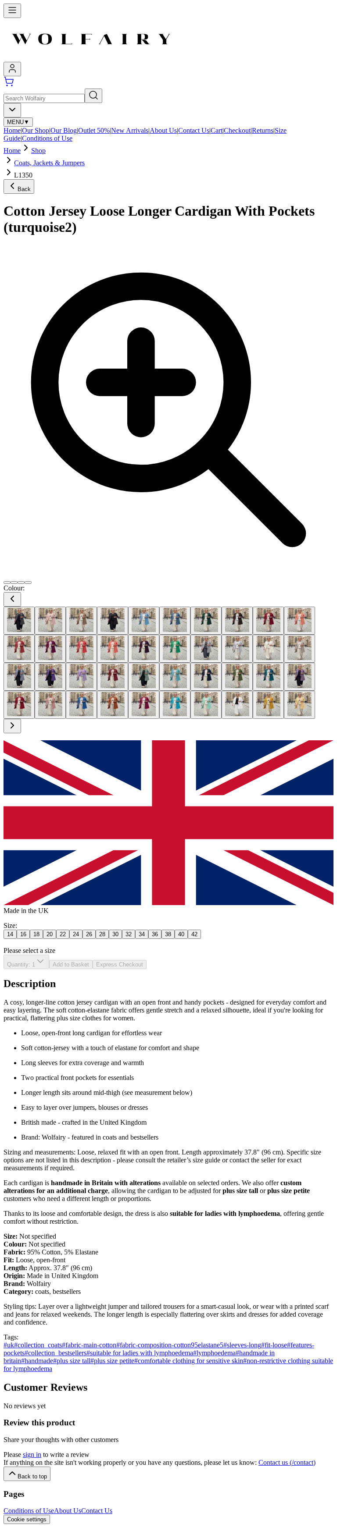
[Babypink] (50, 621)
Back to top (32, 1476)
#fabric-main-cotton (89, 1345)
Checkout (237, 130)
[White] (237, 705)
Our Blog (63, 130)
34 (142, 934)
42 (194, 934)
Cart (216, 130)
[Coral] (81, 649)
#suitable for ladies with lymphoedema (139, 1353)
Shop (38, 150)
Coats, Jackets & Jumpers (49, 163)
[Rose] (50, 705)
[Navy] (206, 677)
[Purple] (299, 677)
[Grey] (206, 649)
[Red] (19, 705)
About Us (163, 130)
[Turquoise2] (174, 705)
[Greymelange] (237, 649)
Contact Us (193, 130)
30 (115, 934)
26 (89, 934)
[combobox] (12, 110)
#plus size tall (71, 1360)
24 (76, 934)
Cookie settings (27, 1519)
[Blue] (143, 621)
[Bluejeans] (174, 621)
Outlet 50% (94, 130)
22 (63, 934)
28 (102, 934)
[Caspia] (50, 649)
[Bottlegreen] (206, 621)
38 (168, 934)
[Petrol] (268, 677)
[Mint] (174, 677)
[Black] (112, 621)
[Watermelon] (206, 705)
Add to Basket (71, 964)
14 (10, 934)
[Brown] (237, 621)
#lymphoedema (214, 1353)
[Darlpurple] (143, 649)
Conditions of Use (47, 138)
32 (128, 934)
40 (181, 934)
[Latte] (299, 649)
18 (36, 934)
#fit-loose (274, 1345)
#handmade (37, 1360)
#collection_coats (38, 1345)
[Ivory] (268, 649)
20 (50, 934)
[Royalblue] (81, 705)
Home (12, 130)
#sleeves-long (242, 1345)
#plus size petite (112, 1360)
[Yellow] (268, 705)
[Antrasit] (19, 621)
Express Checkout (119, 964)
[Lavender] (19, 677)
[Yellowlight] (299, 705)
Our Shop (35, 130)
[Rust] (112, 705)
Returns (262, 130)
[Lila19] (50, 677)
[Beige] (81, 621)
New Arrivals (129, 130)
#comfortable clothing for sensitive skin (188, 1360)
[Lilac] (81, 677)
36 (155, 934)
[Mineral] (143, 677)
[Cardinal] (19, 649)
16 (23, 934)
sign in (32, 1454)
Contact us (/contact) (286, 1462)
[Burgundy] (268, 621)
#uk (9, 1345)
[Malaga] (112, 677)
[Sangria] (143, 705)
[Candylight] (299, 621)
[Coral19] (112, 649)
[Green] (174, 649)
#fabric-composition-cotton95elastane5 (169, 1345)
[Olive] (237, 677)
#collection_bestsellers (55, 1353)
